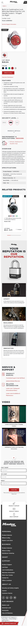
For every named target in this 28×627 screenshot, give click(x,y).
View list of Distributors (7, 77)
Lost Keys (5, 567)
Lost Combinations (7, 570)
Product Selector (7, 535)
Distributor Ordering (8, 553)
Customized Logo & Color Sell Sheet (15, 378)
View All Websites (7, 613)
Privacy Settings (12, 618)
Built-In (4, 6)
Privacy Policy (5, 618)
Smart (5, 557)
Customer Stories (7, 593)
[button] (8, 72)
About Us (6, 584)
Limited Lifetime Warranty (13, 381)
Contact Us (5, 577)
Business (6, 544)
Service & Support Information (9, 24)
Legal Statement (5, 620)
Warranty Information (8, 572)
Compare (19, 229)
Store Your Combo (7, 575)
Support (6, 561)
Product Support (7, 564)
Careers (4, 590)
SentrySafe (5, 610)
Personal (6, 531)
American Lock (6, 607)
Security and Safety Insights (10, 588)
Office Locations (7, 580)
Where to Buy (6, 537)
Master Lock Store (7, 540)
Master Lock (5, 605)
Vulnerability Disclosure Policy (8, 621)
